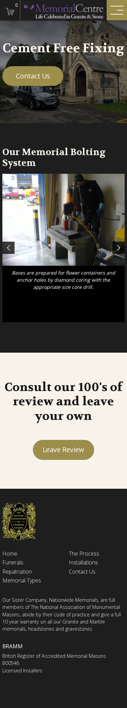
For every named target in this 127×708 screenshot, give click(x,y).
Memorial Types (21, 580)
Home (9, 554)
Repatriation (17, 572)
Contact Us (33, 75)
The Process (84, 554)
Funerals (12, 562)
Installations (83, 562)
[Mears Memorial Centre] (63, 10)
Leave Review (63, 449)
